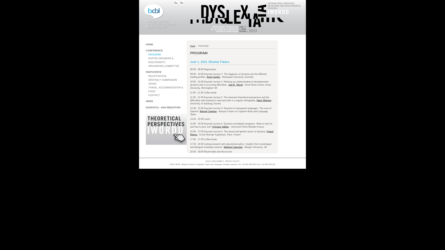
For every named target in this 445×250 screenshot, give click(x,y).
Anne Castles (213, 77)
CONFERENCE (154, 50)
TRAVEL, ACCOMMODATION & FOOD (165, 89)
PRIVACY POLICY (232, 161)
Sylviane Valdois (220, 127)
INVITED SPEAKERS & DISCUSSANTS (160, 60)
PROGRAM (154, 54)
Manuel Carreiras (208, 111)
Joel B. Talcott (235, 85)
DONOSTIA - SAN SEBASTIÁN (163, 107)
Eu (176, 2)
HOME (149, 44)
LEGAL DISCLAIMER (213, 161)
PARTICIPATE (153, 72)
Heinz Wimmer (264, 100)
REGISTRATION (157, 76)
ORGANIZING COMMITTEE (163, 66)
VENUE (152, 83)
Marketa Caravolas (233, 147)
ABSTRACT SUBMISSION (162, 80)
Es (181, 2)
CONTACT (154, 95)
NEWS (149, 101)
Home (192, 46)
